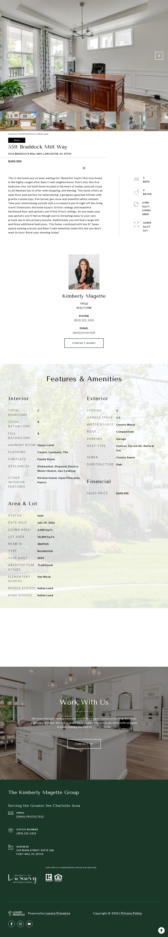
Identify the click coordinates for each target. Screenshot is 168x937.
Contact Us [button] (84, 743)
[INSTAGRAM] (20, 924)
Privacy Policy (131, 913)
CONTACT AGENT (84, 343)
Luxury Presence (58, 913)
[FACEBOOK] (11, 924)
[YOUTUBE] (29, 924)
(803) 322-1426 (84, 319)
